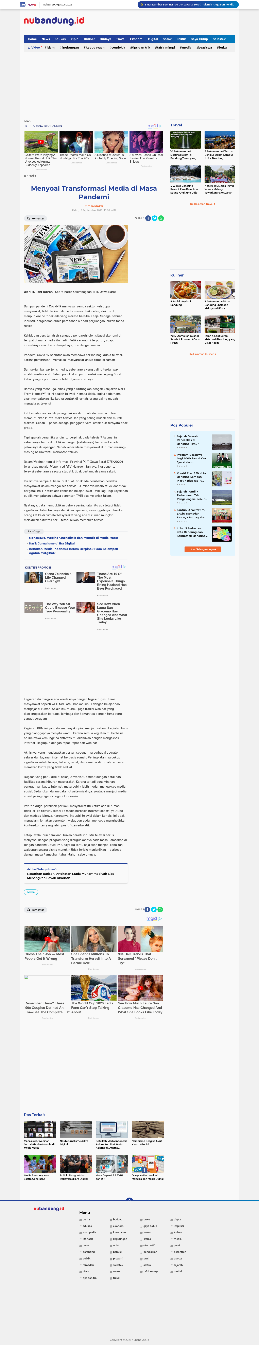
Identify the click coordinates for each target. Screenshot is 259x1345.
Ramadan (88, 1265)
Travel (120, 39)
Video (35, 47)
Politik (181, 39)
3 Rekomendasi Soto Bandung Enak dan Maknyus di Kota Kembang (217, 305)
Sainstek (219, 39)
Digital (153, 39)
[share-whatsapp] (161, 218)
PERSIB (177, 1245)
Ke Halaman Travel (202, 203)
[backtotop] (129, 1201)
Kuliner (89, 39)
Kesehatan (119, 1232)
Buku (223, 47)
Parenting (89, 1251)
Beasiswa (205, 47)
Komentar (37, 218)
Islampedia (89, 1232)
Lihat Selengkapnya (202, 549)
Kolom (147, 1232)
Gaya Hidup (199, 39)
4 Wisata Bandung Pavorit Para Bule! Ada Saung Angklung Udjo (184, 189)
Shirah (86, 1271)
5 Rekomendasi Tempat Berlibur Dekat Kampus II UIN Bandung (219, 155)
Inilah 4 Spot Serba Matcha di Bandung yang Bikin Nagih (220, 339)
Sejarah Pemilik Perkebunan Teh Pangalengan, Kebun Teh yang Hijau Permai (192, 495)
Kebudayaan (95, 47)
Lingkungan (70, 47)
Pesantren (180, 1251)
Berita (86, 1219)
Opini (75, 39)
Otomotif (148, 1245)
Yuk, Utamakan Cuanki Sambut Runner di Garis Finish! (185, 339)
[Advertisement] (161, 22)
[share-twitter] (154, 218)
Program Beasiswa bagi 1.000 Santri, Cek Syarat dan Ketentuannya (191, 458)
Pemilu (117, 1251)
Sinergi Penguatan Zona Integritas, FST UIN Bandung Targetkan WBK (187, 4)
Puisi (146, 1258)
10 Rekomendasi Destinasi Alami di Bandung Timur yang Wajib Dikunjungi (183, 155)
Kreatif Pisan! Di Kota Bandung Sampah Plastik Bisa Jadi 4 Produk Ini (191, 476)
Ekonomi (136, 39)
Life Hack (88, 1238)
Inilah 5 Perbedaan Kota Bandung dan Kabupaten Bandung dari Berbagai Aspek (191, 532)
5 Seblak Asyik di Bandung (180, 303)
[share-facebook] (148, 218)
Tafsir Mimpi (166, 47)
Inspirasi (179, 1225)
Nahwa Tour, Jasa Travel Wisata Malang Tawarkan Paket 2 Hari (219, 189)
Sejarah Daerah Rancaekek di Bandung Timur (187, 440)
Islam (51, 47)
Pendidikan (150, 1251)
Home (32, 4)
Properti (118, 1258)
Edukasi (60, 39)
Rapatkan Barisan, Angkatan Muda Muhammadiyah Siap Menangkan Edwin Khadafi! (70, 876)
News (46, 39)
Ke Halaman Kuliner (201, 354)
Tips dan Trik (141, 47)
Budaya (105, 39)
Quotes (178, 1258)
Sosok (167, 39)
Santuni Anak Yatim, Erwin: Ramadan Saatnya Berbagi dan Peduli (191, 513)
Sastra (147, 1265)
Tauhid (178, 1271)
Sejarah (178, 1265)
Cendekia (118, 47)
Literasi (147, 1238)
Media (186, 47)
